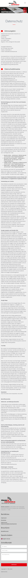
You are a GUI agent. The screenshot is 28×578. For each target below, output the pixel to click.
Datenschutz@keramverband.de (9, 524)
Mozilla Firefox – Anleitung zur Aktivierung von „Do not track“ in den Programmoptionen (15, 156)
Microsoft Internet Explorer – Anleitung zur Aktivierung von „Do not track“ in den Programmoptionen (14, 159)
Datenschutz (4, 522)
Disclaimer (3, 520)
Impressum (4, 518)
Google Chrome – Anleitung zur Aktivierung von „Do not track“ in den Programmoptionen (15, 163)
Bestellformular (5, 531)
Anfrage (14, 564)
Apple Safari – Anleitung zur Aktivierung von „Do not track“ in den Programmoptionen (14, 166)
